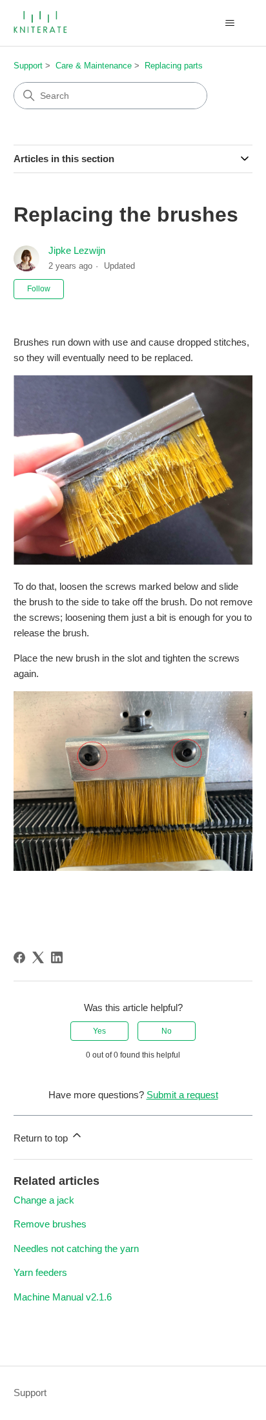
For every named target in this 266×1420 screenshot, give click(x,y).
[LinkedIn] (57, 957)
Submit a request (182, 1094)
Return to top (42, 1138)
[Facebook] (19, 957)
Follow (38, 288)
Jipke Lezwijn (76, 250)
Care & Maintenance (94, 65)
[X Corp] (38, 957)
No (166, 1031)
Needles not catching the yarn (76, 1248)
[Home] (41, 23)
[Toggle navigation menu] (229, 23)
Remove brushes (50, 1223)
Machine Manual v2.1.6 (63, 1296)
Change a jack (44, 1200)
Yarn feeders (40, 1272)
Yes (99, 1031)
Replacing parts (174, 65)
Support (28, 65)
